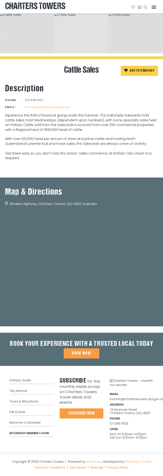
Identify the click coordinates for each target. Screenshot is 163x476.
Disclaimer (78, 467)
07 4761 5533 (119, 423)
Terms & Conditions (50, 467)
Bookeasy (94, 462)
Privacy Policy (118, 467)
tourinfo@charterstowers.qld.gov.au (47, 107)
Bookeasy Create (138, 462)
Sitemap (96, 467)
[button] (139, 71)
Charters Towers (35, 7)
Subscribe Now (81, 413)
